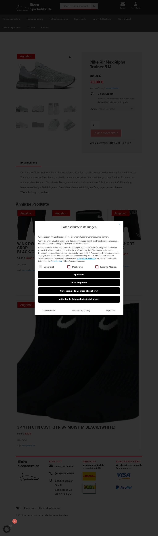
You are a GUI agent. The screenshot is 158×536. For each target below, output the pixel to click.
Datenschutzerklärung (86, 258)
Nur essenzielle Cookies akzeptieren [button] (79, 291)
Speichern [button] (79, 274)
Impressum (110, 311)
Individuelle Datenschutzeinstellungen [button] (79, 299)
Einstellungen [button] (56, 261)
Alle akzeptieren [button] (79, 282)
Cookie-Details (49, 311)
